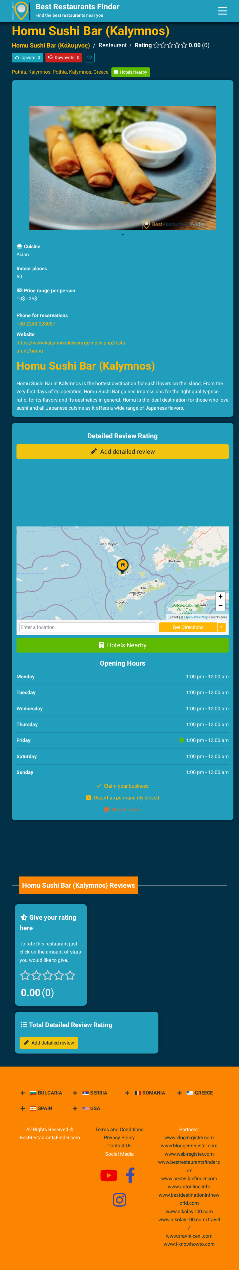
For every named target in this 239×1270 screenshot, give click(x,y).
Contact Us (119, 1146)
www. (189, 1187)
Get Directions (188, 627)
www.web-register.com (189, 1154)
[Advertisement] (122, 94)
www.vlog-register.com (189, 1137)
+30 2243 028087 (35, 324)
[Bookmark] (90, 57)
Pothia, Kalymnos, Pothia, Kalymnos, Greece (60, 72)
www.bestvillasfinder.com (189, 1178)
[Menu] (222, 11)
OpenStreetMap (196, 616)
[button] (122, 573)
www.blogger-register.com (189, 1146)
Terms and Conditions (119, 1129)
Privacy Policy (119, 1137)
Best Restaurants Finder (77, 6)
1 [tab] (123, 235)
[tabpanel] (122, 168)
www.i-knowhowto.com (189, 1244)
